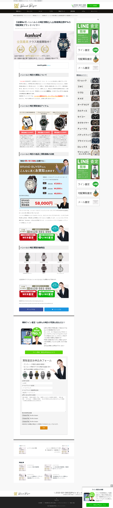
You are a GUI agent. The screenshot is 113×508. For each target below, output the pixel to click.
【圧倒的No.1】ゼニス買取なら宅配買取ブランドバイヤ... (60, 477)
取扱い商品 (72, 502)
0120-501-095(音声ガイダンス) (69, 493)
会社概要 (40, 502)
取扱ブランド (62, 11)
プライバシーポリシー (62, 502)
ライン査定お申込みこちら (97, 505)
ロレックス (29, 11)
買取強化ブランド (37, 28)
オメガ (40, 11)
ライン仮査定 (93, 5)
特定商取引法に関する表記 (50, 502)
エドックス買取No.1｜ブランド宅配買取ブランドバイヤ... (34, 477)
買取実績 (72, 11)
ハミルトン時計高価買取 (33, 467)
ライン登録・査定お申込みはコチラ (44, 352)
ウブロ (51, 11)
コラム (83, 11)
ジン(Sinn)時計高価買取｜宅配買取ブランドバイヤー (60, 467)
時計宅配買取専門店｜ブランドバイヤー (56, 505)
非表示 (48, 65)
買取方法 (18, 11)
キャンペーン (94, 11)
